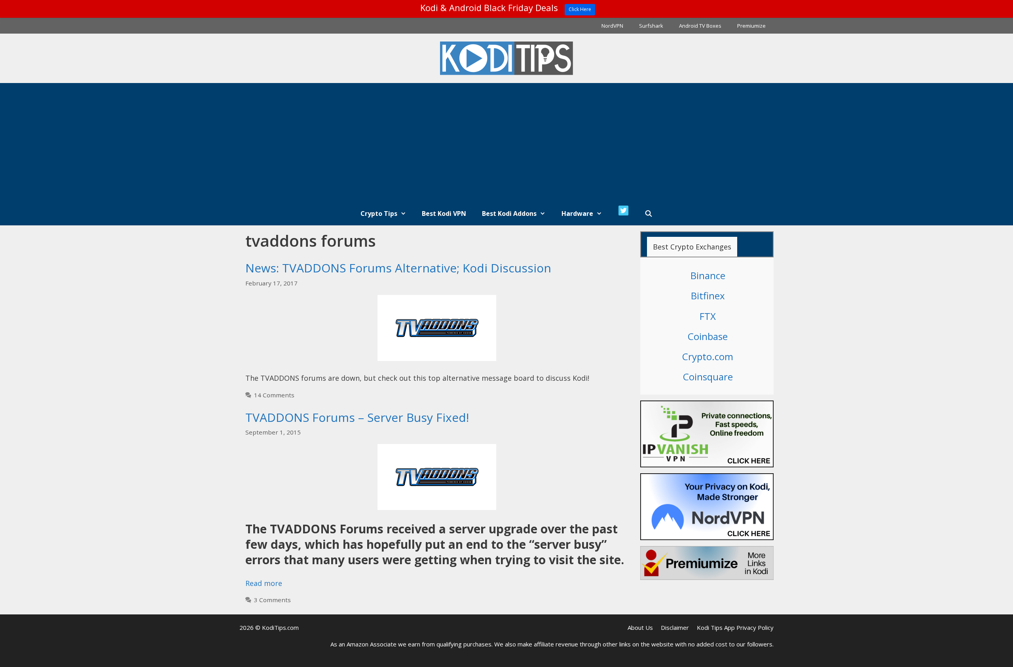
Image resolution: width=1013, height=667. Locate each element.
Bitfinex (708, 295)
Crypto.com (707, 356)
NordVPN (612, 25)
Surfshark (651, 25)
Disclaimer (675, 627)
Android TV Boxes (700, 25)
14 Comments (274, 395)
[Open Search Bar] (649, 213)
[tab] (692, 247)
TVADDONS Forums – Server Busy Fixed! (357, 417)
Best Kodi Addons (509, 213)
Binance (708, 275)
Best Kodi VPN (444, 213)
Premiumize (751, 25)
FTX (708, 316)
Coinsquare (708, 376)
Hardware (577, 213)
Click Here (580, 9)
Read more (263, 583)
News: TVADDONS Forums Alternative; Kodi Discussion (398, 268)
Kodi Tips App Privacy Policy (735, 627)
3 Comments (272, 600)
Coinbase (708, 336)
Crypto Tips (378, 213)
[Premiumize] (707, 563)
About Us (640, 627)
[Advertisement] (506, 142)
